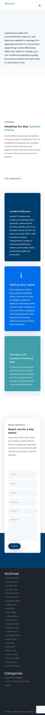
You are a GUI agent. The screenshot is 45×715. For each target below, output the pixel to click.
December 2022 (12, 624)
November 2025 (13, 578)
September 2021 (13, 666)
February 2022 (12, 654)
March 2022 (11, 650)
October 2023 (12, 597)
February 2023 (12, 616)
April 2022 (10, 646)
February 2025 (12, 582)
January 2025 (11, 585)
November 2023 (13, 593)
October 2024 (12, 589)
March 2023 (11, 612)
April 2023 (10, 608)
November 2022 (13, 627)
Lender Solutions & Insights (17, 681)
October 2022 (12, 631)
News (8, 685)
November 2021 (13, 658)
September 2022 (13, 635)
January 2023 (11, 620)
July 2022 (10, 643)
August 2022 (11, 639)
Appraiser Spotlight (14, 677)
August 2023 (11, 605)
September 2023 (13, 601)
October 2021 (12, 662)
